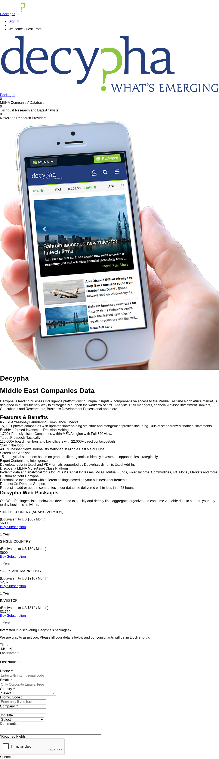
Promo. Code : (11, 697)
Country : (7, 689)
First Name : (10, 662)
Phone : (6, 671)
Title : (4, 644)
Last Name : (9, 653)
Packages (7, 14)
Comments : (9, 723)
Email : (6, 680)
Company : (9, 706)
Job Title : (7, 715)
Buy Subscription (13, 527)
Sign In (14, 21)
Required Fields (13, 736)
